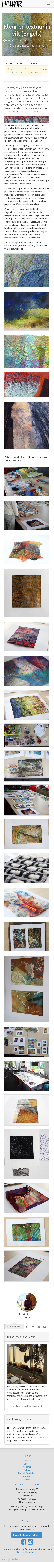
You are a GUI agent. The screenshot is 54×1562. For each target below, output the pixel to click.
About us (27, 1460)
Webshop (27, 1466)
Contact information (27, 1484)
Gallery (27, 1470)
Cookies (27, 1476)
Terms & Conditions (27, 1473)
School (27, 1463)
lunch (36, 1437)
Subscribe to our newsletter (26, 1535)
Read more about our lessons (26, 1406)
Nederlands (30, 1552)
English (20, 1552)
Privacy (27, 1479)
